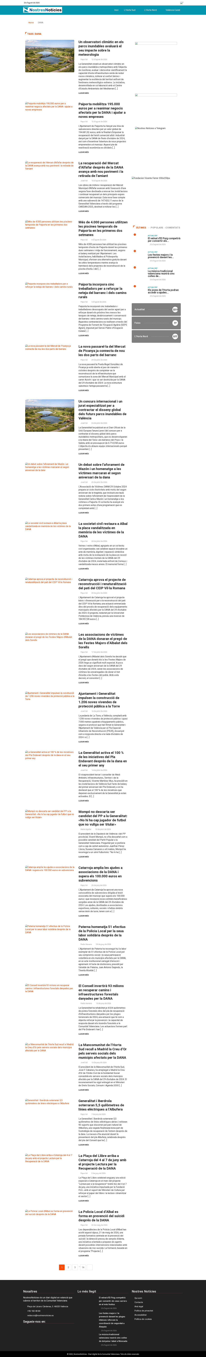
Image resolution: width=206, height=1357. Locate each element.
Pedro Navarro (86, 944)
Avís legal (139, 1306)
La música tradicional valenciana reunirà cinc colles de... (161, 274)
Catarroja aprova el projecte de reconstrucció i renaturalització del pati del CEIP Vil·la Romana (102, 584)
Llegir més (83, 93)
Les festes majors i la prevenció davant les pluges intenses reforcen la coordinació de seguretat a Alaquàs (112, 1320)
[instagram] (165, 3)
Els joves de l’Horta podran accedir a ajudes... (163, 291)
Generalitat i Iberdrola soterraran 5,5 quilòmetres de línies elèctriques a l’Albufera (101, 1105)
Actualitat (153, 236)
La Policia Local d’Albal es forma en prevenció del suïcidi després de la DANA (101, 1216)
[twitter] (159, 3)
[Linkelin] (39, 1328)
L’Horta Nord (150, 10)
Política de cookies (143, 1319)
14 (83, 1267)
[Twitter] (32, 1328)
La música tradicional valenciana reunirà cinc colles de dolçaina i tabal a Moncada (113, 1337)
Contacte (139, 1302)
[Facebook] (153, 3)
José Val (84, 181)
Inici (116, 10)
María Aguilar (86, 829)
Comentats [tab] (173, 227)
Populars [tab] (157, 227)
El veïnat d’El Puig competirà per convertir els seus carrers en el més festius (113, 1301)
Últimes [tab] (141, 227)
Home (31, 22)
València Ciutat (173, 10)
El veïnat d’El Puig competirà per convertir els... (164, 239)
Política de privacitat (144, 1311)
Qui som (138, 1298)
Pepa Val (84, 59)
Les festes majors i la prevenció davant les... (161, 256)
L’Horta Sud (129, 10)
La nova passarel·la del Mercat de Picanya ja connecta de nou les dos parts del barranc (101, 351)
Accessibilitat (141, 1315)
